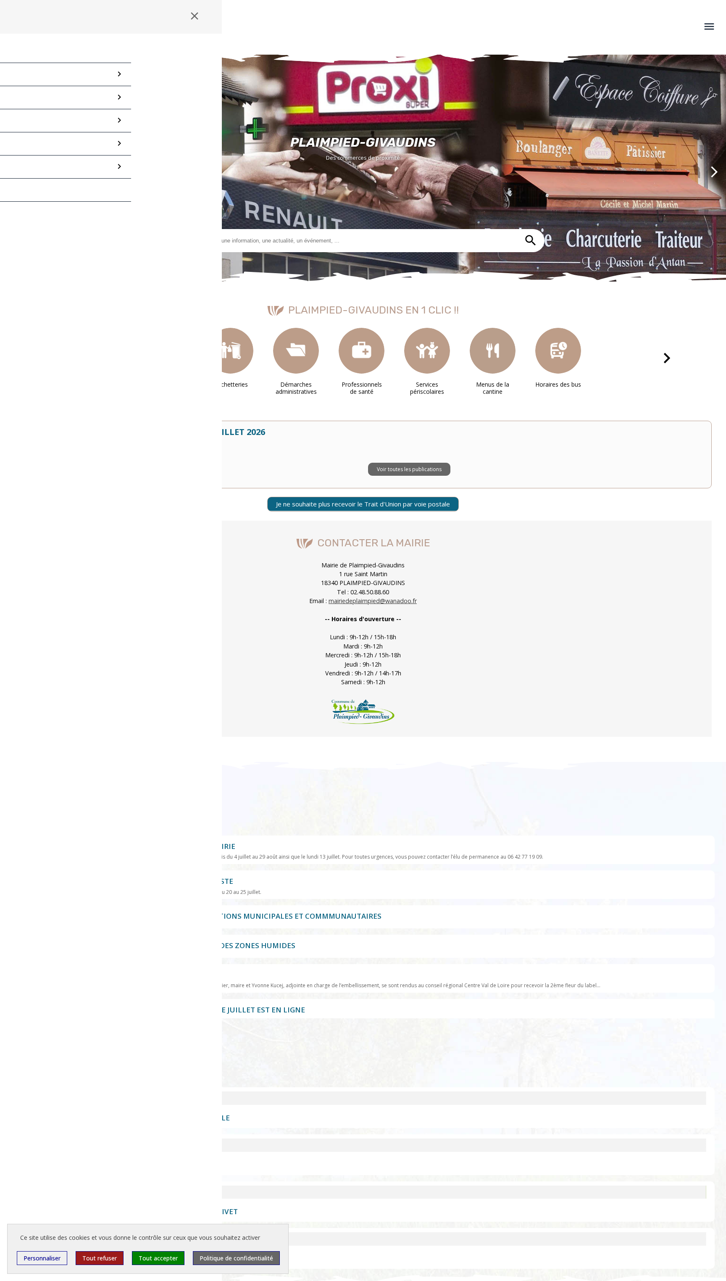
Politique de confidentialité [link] (236, 1258)
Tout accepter (158, 1258)
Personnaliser (42, 1258)
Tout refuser (99, 1258)
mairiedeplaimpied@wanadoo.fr (373, 601)
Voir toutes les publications (409, 475)
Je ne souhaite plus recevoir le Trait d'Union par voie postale (363, 504)
